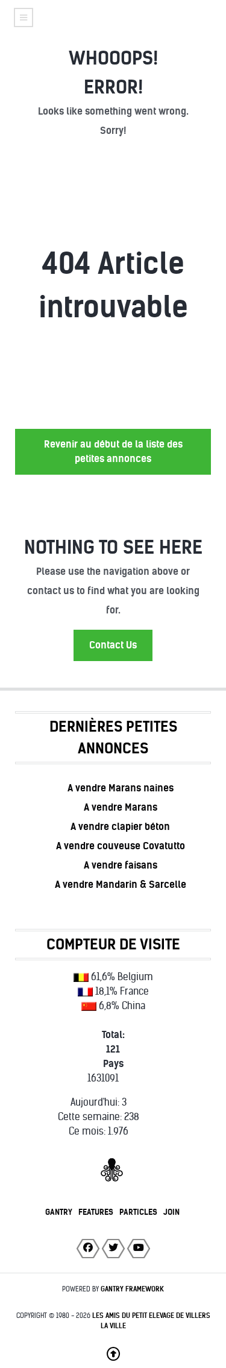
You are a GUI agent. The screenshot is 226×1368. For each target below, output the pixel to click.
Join (171, 1212)
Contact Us (113, 645)
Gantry (58, 1212)
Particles (138, 1212)
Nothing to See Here (113, 547)
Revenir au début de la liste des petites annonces (113, 451)
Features (95, 1212)
